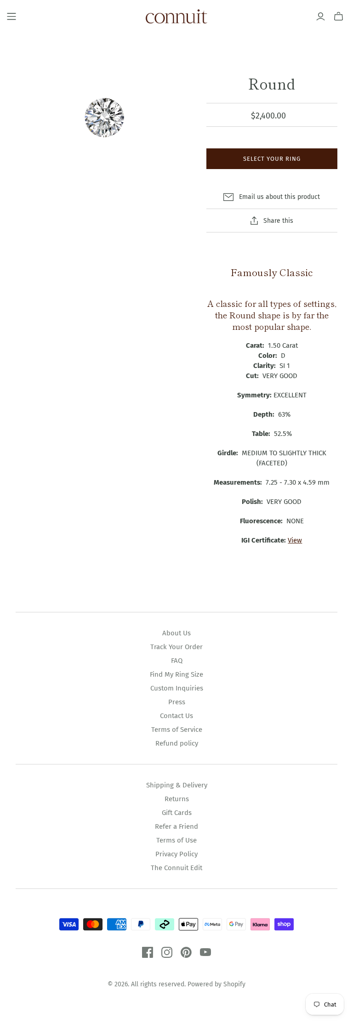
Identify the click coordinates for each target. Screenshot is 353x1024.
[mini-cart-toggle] (338, 16)
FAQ (176, 660)
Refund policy (176, 743)
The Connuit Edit (176, 868)
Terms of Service (176, 729)
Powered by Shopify (216, 984)
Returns (177, 799)
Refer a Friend (176, 826)
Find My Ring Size (176, 674)
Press (176, 702)
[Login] (320, 16)
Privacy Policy (176, 854)
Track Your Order (176, 647)
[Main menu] (11, 16)
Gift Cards (177, 813)
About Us (176, 633)
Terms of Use (176, 840)
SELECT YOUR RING (272, 158)
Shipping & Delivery (176, 785)
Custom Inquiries (176, 688)
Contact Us (176, 716)
